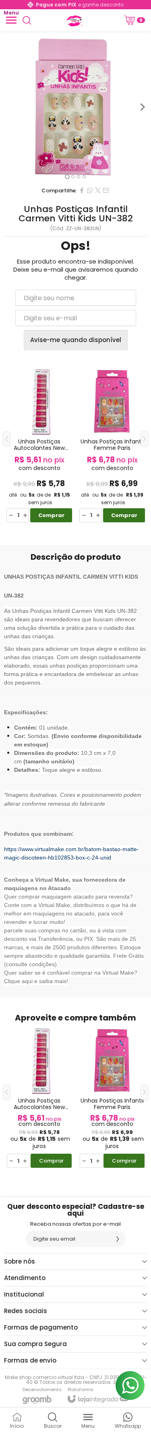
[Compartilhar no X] (98, 190)
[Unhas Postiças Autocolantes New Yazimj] (39, 444)
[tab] (67, 176)
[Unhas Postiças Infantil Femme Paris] (112, 444)
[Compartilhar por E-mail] (106, 190)
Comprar (51, 515)
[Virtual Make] (73, 20)
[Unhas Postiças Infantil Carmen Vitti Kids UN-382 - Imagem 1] (75, 106)
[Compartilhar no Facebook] (82, 190)
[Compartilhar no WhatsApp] (90, 190)
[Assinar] (118, 1239)
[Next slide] (142, 107)
